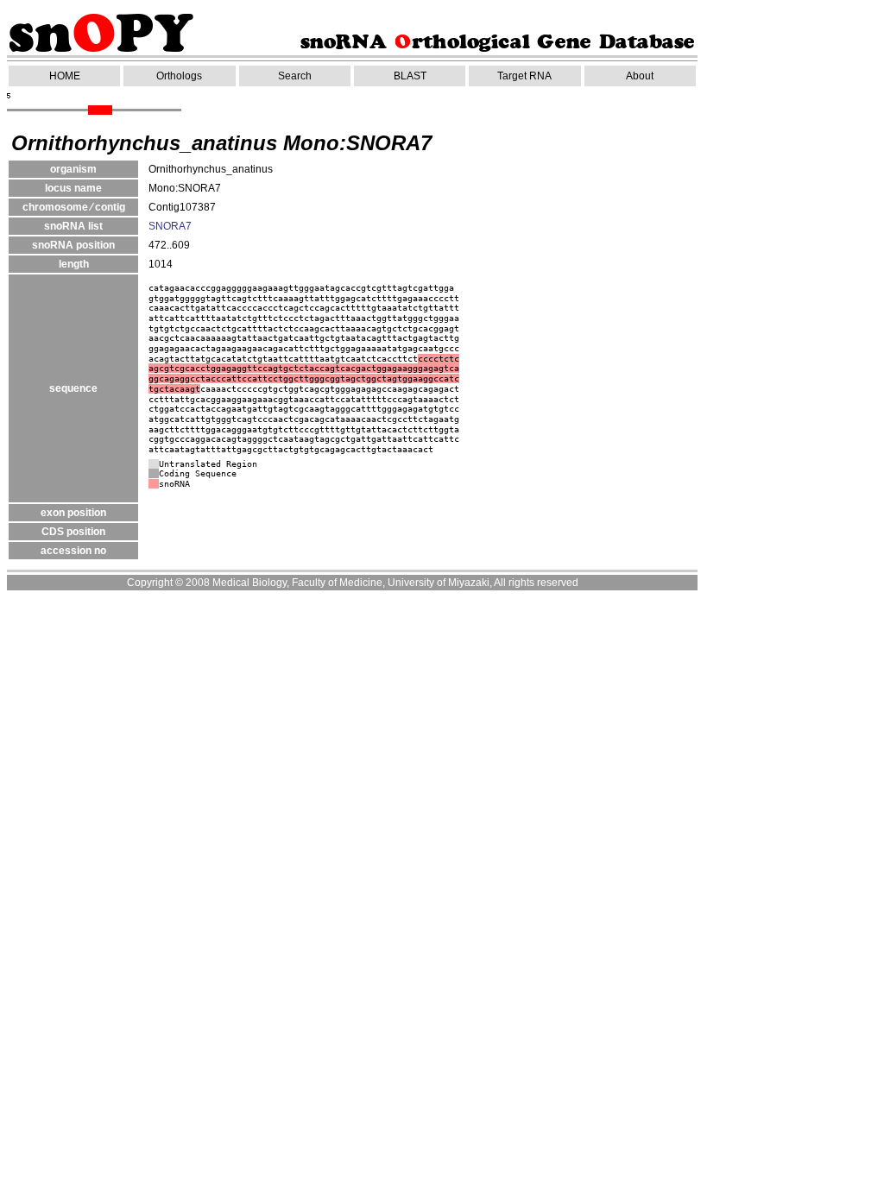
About (640, 76)
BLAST (410, 76)
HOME (64, 76)
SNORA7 (170, 226)
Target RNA (524, 76)
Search (295, 76)
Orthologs (179, 76)
